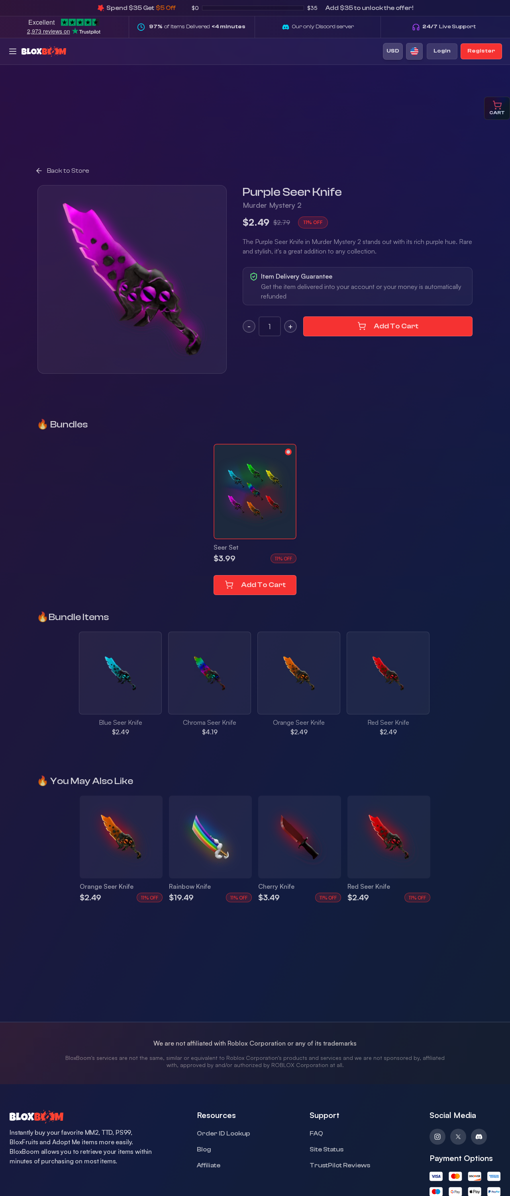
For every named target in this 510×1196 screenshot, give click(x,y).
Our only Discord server (323, 26)
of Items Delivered (197, 26)
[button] (255, 491)
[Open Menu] (13, 51)
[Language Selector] (414, 51)
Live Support (449, 26)
